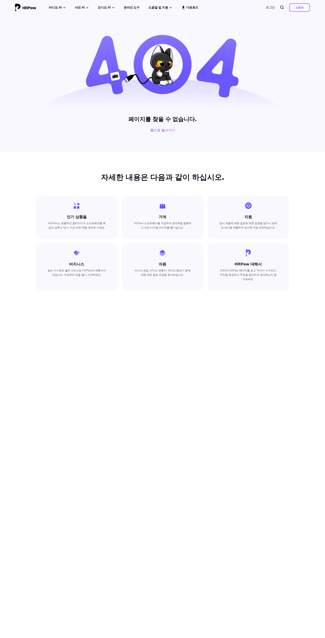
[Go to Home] (25, 8)
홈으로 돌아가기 (162, 130)
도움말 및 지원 (158, 7)
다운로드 (192, 7)
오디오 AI (104, 7)
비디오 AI (55, 7)
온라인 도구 (132, 7)
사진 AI (80, 7)
